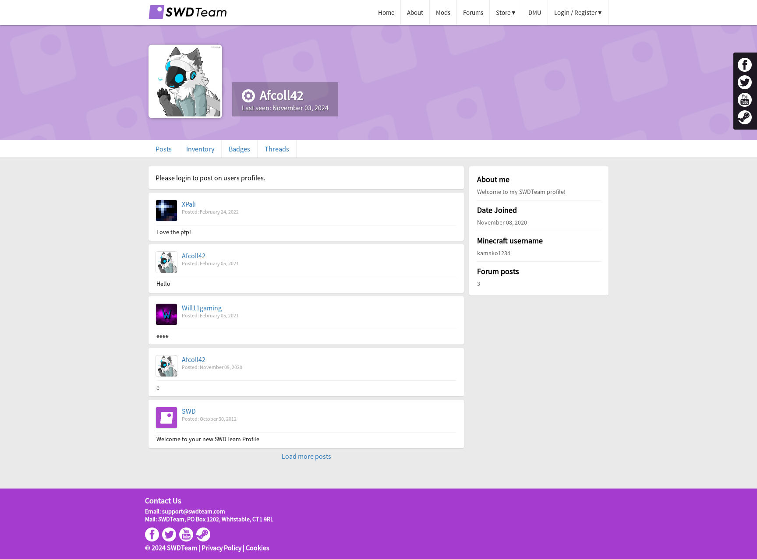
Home (386, 12)
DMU (534, 12)
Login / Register (575, 12)
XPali (189, 204)
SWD (189, 411)
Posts (164, 148)
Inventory (200, 148)
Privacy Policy (221, 547)
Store (503, 12)
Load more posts (306, 456)
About (415, 12)
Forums (473, 12)
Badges (239, 148)
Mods (443, 12)
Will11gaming (202, 307)
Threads (277, 148)
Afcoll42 (193, 255)
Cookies (257, 547)
